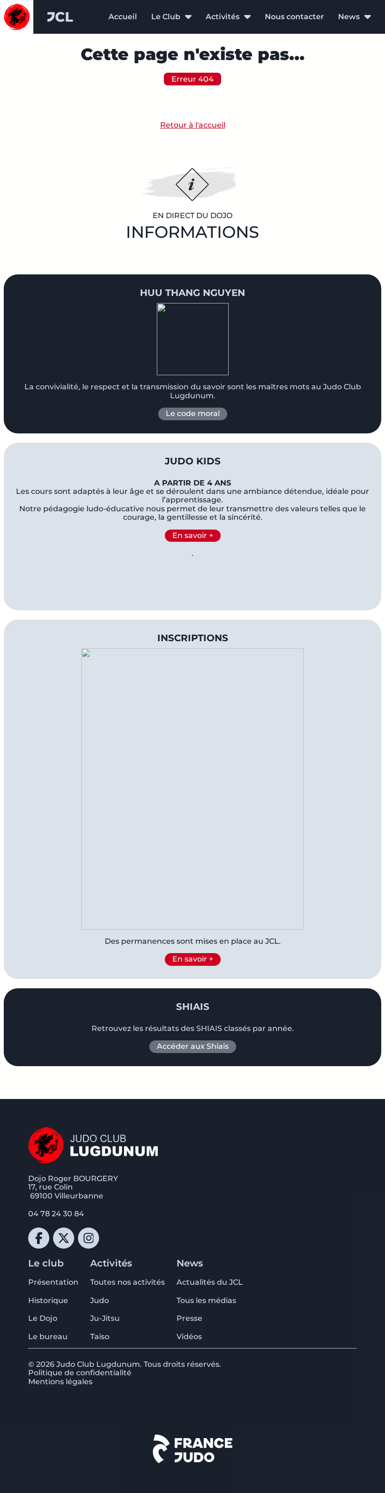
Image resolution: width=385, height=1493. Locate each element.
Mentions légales (60, 1381)
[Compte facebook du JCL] (38, 1238)
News (349, 17)
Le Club (165, 17)
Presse (189, 1318)
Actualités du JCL (210, 1282)
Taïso (99, 1336)
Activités (222, 17)
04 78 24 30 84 (56, 1213)
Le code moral (193, 413)
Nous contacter (294, 16)
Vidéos (189, 1336)
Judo (99, 1300)
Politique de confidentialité (79, 1372)
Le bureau (48, 1336)
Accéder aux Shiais (193, 1046)
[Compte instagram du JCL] (88, 1238)
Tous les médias (206, 1300)
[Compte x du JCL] (63, 1238)
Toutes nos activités (127, 1282)
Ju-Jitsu (105, 1318)
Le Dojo (42, 1318)
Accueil (122, 16)
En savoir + (192, 535)
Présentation (53, 1282)
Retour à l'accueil (192, 125)
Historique (48, 1300)
